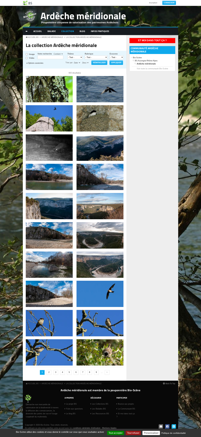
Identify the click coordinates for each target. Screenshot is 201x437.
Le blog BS (70, 413)
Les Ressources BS (100, 413)
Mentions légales (109, 428)
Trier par (69, 62)
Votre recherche (45, 54)
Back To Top (170, 384)
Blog (82, 31)
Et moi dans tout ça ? (152, 40)
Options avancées (35, 63)
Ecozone (114, 54)
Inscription (153, 3)
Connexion (169, 3)
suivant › (107, 372)
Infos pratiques (100, 31)
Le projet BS (71, 404)
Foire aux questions (74, 409)
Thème (70, 54)
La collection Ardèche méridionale (84, 37)
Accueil (37, 31)
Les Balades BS (99, 409)
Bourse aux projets (126, 404)
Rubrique (89, 54)
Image (32, 54)
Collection (67, 31)
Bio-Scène (137, 57)
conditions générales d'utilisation (86, 428)
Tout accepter (116, 433)
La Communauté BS (126, 409)
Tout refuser (133, 433)
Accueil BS (33, 37)
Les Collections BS (100, 404)
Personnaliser (151, 433)
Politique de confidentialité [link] (173, 433)
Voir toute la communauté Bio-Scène (152, 69)
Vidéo (31, 58)
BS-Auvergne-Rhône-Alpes (146, 61)
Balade (52, 31)
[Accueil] (28, 3)
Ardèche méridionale (83, 15)
